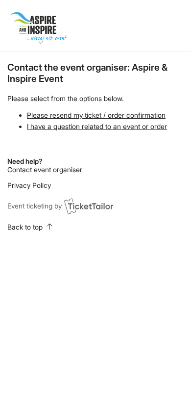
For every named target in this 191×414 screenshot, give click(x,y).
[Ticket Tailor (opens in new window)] (88, 206)
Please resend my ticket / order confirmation (96, 115)
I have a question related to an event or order (97, 126)
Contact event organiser (44, 169)
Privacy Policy (29, 185)
